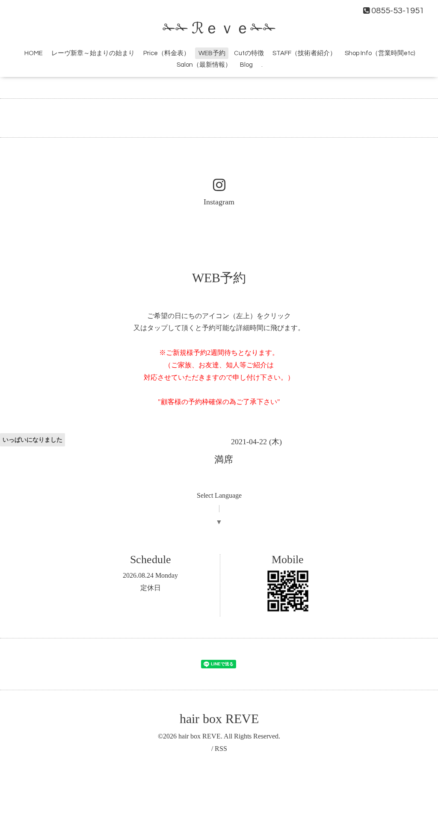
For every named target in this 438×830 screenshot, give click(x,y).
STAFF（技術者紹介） (304, 53)
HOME (33, 53)
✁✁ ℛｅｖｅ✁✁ (219, 29)
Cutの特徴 (249, 53)
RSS (221, 748)
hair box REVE (219, 719)
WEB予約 (211, 53)
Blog (246, 65)
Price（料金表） (166, 53)
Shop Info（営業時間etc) (380, 53)
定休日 (150, 587)
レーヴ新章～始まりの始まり (93, 53)
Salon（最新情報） (204, 65)
